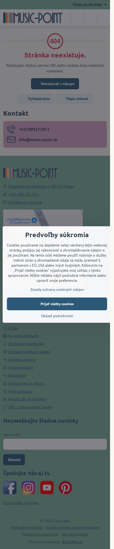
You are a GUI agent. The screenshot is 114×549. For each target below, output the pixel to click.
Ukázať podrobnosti (57, 315)
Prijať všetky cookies (57, 303)
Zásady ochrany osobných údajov (57, 289)
